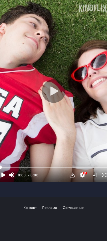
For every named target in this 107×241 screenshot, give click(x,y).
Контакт (30, 207)
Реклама (49, 207)
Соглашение (73, 207)
